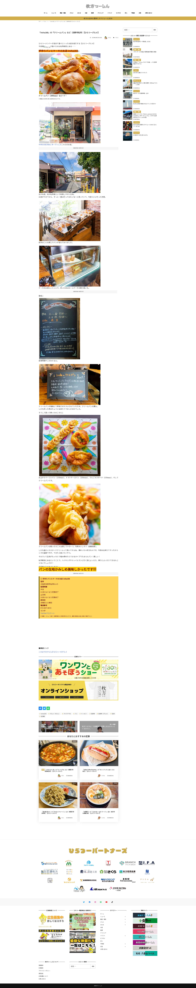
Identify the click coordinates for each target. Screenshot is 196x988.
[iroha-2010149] (70, 514)
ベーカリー (84, 714)
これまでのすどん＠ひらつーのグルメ (53, 652)
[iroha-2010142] (70, 384)
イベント (109, 13)
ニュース (53, 13)
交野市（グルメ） (103, 714)
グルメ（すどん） (55, 714)
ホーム (45, 13)
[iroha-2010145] (70, 122)
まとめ (79, 13)
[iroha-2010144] (60, 328)
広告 (140, 13)
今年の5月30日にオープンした (50, 144)
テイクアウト (67, 714)
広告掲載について (43, 976)
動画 (92, 13)
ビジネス (118, 13)
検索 (155, 30)
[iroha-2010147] (70, 445)
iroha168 (43, 714)
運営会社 (41, 973)
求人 (126, 13)
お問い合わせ (148, 13)
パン (76, 714)
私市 (113, 714)
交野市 (93, 714)
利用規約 (41, 968)
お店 (86, 13)
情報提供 (41, 965)
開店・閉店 (63, 13)
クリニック (100, 13)
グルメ (71, 13)
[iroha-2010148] (70, 73)
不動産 (133, 13)
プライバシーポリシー (44, 970)
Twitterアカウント (48, 613)
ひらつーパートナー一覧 (45, 926)
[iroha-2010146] (70, 172)
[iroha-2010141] (70, 220)
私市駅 (43, 716)
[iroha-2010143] (70, 265)
